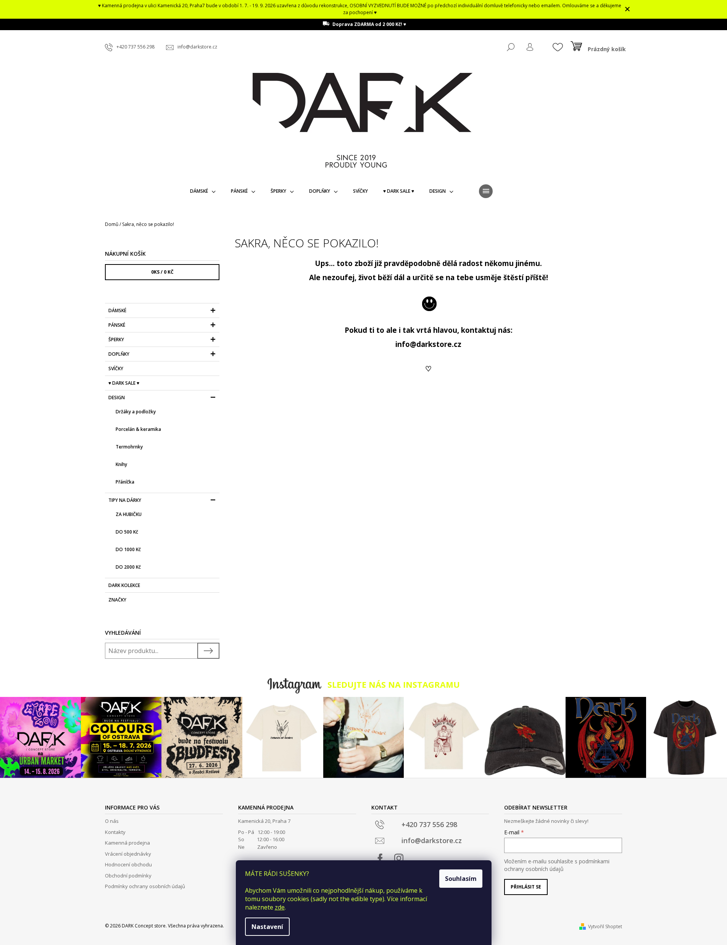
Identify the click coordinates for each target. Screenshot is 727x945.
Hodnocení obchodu (128, 864)
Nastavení (267, 926)
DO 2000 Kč (128, 567)
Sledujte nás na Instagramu (393, 684)
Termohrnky (129, 446)
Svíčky (115, 368)
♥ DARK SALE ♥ (123, 383)
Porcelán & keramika (138, 429)
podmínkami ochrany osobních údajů (556, 865)
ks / (162, 272)
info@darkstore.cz (428, 344)
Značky (117, 600)
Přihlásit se (526, 887)
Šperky (116, 339)
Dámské (117, 310)
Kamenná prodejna (127, 842)
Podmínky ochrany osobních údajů (145, 886)
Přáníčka (125, 482)
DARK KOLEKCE (124, 585)
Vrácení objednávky (128, 853)
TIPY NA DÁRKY (124, 500)
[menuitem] (202, 191)
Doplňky (118, 354)
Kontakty (115, 832)
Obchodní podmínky (128, 875)
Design (116, 397)
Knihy (121, 464)
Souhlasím (461, 878)
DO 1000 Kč (128, 549)
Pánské (116, 325)
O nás (112, 821)
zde (280, 907)
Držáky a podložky (136, 411)
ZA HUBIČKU (129, 514)
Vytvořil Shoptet (605, 926)
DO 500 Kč (127, 532)
